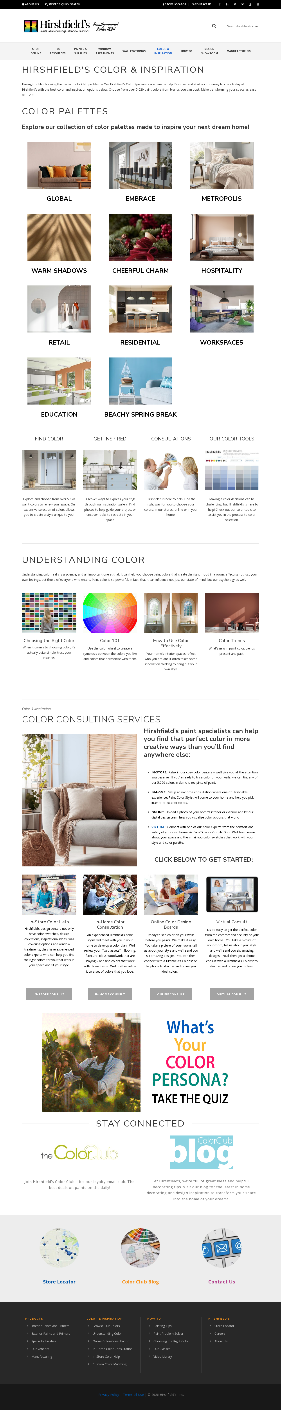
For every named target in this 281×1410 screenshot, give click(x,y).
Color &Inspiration (163, 51)
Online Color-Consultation (111, 1341)
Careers (219, 1333)
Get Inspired (110, 439)
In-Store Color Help (49, 922)
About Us (221, 1341)
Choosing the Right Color (49, 641)
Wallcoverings (134, 51)
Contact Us (221, 1281)
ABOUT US (31, 4)
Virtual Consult (231, 922)
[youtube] (250, 4)
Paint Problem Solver (168, 1333)
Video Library (162, 1356)
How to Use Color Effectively (171, 643)
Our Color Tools (232, 439)
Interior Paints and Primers (50, 1326)
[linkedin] (227, 4)
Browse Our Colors (106, 1326)
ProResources (57, 51)
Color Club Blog (140, 1281)
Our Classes (161, 1349)
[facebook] (220, 4)
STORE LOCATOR (175, 4)
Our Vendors (40, 1349)
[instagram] (258, 4)
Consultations (171, 439)
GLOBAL (59, 199)
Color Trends (232, 641)
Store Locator (59, 1281)
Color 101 (110, 641)
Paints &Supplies (80, 51)
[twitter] (242, 4)
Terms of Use (133, 1394)
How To (186, 51)
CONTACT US (202, 4)
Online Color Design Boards (171, 924)
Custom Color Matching (109, 1364)
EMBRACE (140, 199)
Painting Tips (162, 1326)
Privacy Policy (108, 1394)
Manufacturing (239, 51)
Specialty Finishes (43, 1341)
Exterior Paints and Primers (50, 1333)
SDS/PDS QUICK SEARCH (64, 4)
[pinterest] (235, 4)
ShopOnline (36, 51)
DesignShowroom (209, 51)
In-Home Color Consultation (110, 924)
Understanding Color (107, 1333)
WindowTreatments (105, 51)
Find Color (49, 439)
